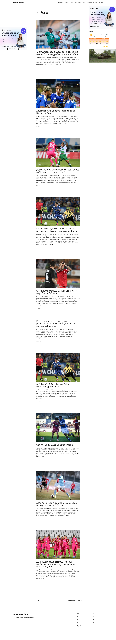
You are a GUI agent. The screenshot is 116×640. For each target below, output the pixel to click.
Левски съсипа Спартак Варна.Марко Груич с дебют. (55, 111)
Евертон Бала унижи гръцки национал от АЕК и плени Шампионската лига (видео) (57, 229)
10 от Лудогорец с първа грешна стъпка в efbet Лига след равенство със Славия (57, 53)
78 (38, 600)
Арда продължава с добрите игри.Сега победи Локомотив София (56, 504)
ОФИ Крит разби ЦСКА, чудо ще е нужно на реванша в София (57, 292)
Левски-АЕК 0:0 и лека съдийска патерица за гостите (52, 385)
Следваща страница (75, 600)
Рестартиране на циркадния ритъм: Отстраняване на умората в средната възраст (55, 323)
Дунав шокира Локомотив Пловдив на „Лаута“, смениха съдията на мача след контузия (55, 564)
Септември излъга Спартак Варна (54, 445)
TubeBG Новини (18, 2)
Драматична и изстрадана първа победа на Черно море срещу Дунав (57, 170)
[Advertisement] (13, 16)
